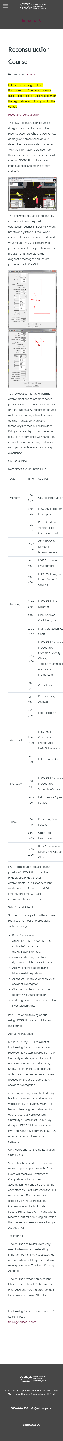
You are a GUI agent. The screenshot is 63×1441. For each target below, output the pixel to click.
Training (31, 74)
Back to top (30, 1424)
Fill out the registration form (25, 114)
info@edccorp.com (41, 1408)
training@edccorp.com (22, 1322)
